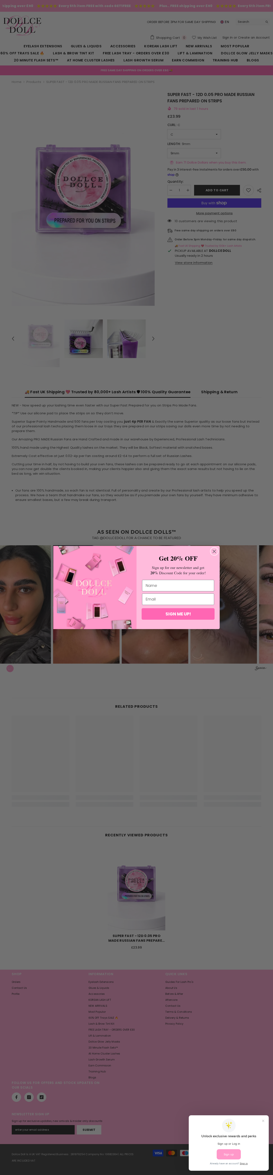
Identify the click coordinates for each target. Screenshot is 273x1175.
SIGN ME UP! (178, 614)
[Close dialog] (214, 551)
